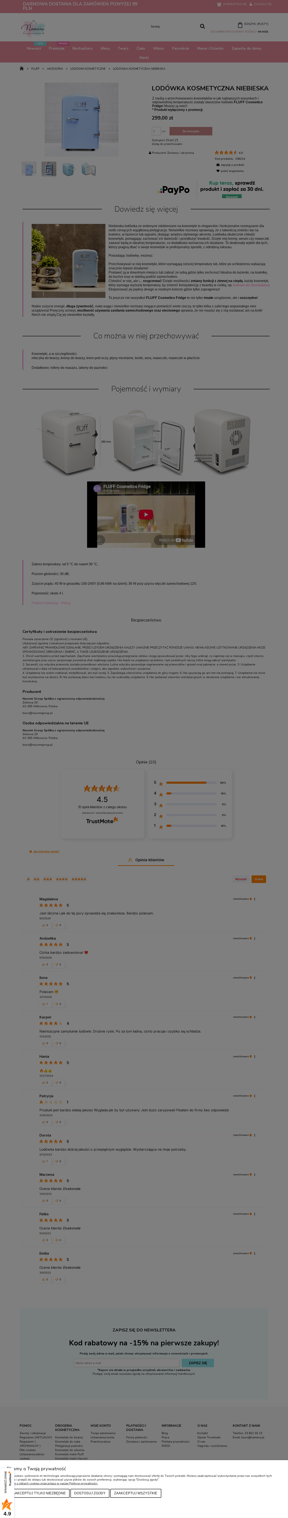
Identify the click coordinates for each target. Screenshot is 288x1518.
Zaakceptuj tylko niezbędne (38, 1493)
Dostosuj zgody (90, 1493)
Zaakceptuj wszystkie (135, 1493)
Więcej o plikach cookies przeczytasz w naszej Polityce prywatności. (52, 1483)
